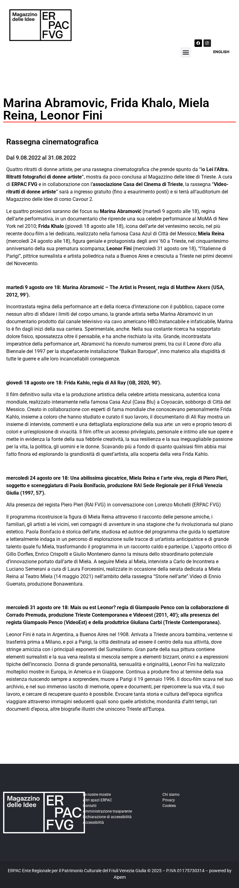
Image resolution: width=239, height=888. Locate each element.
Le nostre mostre (97, 794)
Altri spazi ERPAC (97, 800)
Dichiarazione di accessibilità (107, 817)
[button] (185, 52)
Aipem (120, 877)
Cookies (169, 806)
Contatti (89, 806)
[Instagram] (207, 43)
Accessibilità (93, 822)
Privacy (168, 800)
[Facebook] (198, 43)
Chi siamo (171, 794)
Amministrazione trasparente (107, 811)
